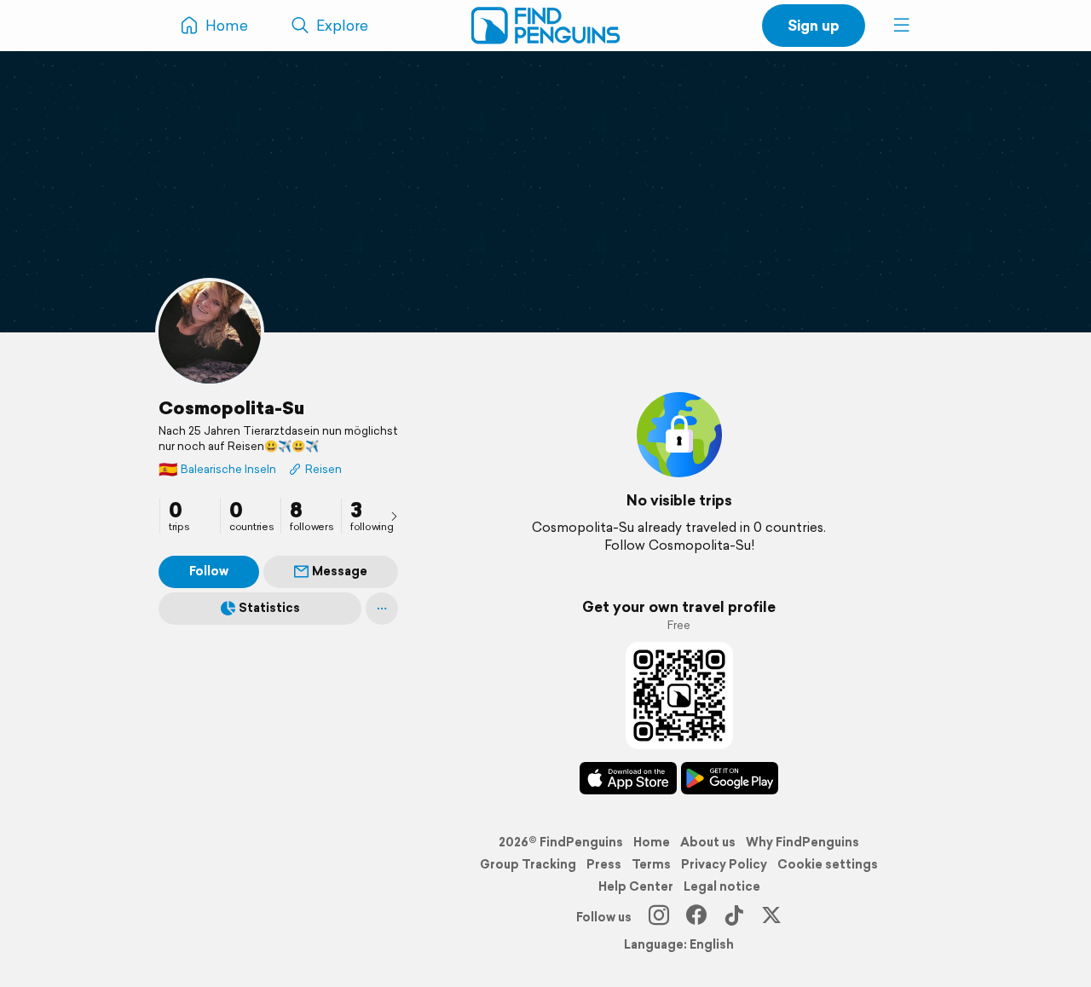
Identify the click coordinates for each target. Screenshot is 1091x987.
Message (339, 571)
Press (603, 864)
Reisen (323, 469)
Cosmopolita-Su (231, 407)
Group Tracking (528, 864)
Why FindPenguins (802, 842)
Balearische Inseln (217, 469)
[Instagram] (659, 917)
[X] (771, 917)
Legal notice (722, 886)
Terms (651, 864)
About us (708, 842)
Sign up (814, 25)
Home (651, 842)
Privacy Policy (724, 864)
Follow (208, 571)
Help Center (635, 886)
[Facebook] (696, 917)
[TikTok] (734, 917)
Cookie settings (827, 864)
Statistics (269, 607)
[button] (901, 25)
